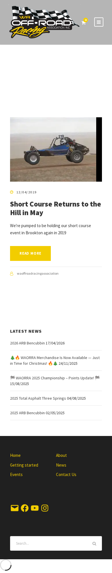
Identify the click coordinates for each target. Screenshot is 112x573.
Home (15, 455)
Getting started (24, 465)
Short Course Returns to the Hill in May (55, 208)
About (61, 455)
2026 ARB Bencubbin (27, 343)
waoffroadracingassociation (38, 273)
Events (16, 474)
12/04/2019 (26, 192)
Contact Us (66, 474)
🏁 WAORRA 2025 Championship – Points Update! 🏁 (55, 377)
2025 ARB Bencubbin (27, 412)
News (61, 465)
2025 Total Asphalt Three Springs (38, 398)
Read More (30, 253)
